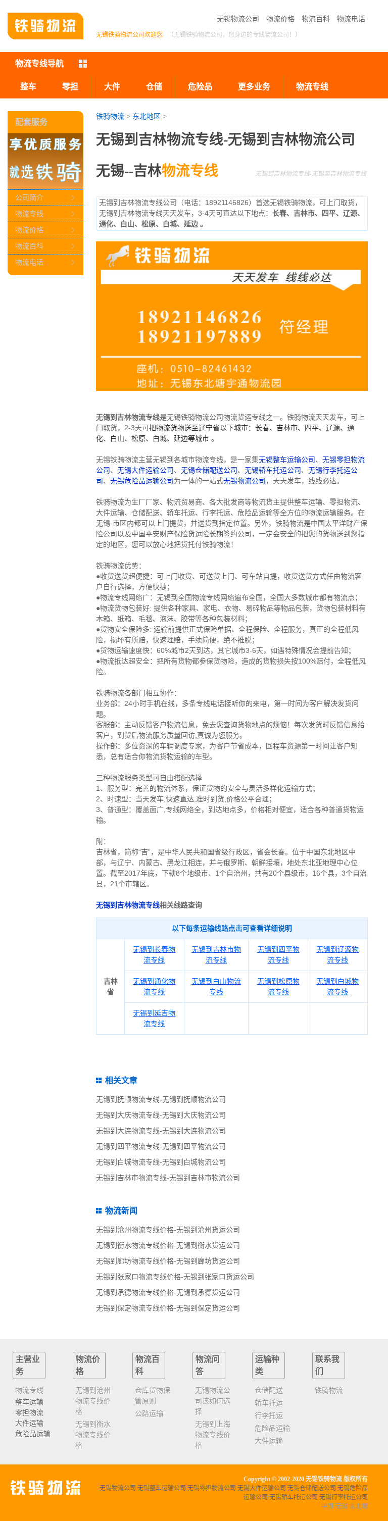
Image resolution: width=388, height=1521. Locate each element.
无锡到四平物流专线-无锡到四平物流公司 (161, 1146)
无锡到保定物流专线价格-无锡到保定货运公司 (168, 1308)
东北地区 (146, 116)
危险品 (200, 86)
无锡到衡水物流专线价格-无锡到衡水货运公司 (168, 1245)
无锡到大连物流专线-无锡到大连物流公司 (161, 1131)
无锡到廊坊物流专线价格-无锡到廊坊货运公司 (168, 1261)
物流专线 (29, 214)
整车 (28, 86)
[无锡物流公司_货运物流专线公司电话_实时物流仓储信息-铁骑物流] (45, 26)
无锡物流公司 (238, 19)
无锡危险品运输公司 (142, 481)
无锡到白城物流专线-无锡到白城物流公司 (161, 1162)
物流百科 (316, 19)
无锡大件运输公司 (145, 470)
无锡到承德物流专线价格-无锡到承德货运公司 (168, 1292)
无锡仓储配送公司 (209, 470)
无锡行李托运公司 (343, 1497)
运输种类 (267, 1365)
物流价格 (280, 19)
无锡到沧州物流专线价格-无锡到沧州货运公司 (168, 1230)
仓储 (154, 86)
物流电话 (351, 19)
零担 (70, 86)
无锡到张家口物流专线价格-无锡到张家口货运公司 (175, 1277)
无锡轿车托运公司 (273, 470)
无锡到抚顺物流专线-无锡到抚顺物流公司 (161, 1099)
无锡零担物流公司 (211, 1488)
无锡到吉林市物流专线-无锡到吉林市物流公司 (168, 1178)
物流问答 (208, 1365)
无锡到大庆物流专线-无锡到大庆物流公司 (161, 1115)
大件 (112, 86)
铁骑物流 (110, 116)
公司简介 (29, 197)
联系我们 (327, 1365)
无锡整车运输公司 (287, 459)
